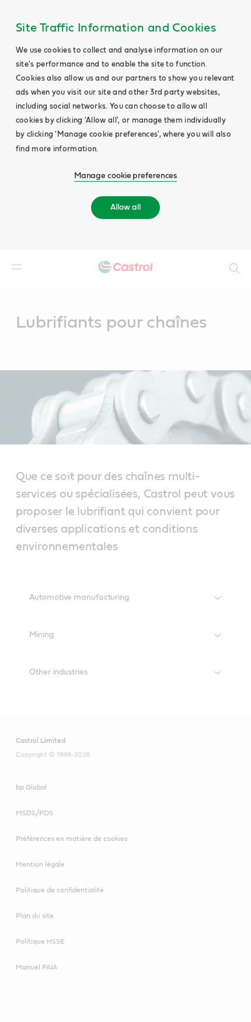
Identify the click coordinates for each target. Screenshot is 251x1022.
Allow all (125, 207)
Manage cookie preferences (125, 176)
